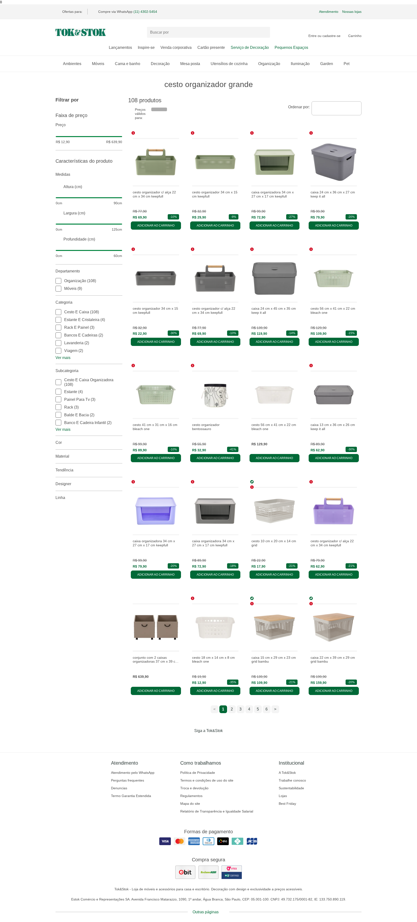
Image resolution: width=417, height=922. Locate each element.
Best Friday (287, 803)
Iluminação (300, 64)
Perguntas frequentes (127, 780)
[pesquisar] (264, 32)
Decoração (160, 64)
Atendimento (328, 12)
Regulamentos (191, 796)
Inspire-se (146, 47)
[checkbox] (58, 281)
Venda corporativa (176, 47)
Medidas (63, 174)
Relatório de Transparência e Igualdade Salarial (216, 811)
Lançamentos (120, 47)
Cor (59, 442)
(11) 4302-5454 (145, 12)
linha (60, 498)
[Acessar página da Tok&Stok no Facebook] (188, 741)
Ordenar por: (299, 107)
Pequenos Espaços (291, 47)
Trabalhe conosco (292, 780)
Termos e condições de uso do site (206, 780)
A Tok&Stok (287, 773)
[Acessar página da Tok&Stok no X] (229, 741)
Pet (346, 64)
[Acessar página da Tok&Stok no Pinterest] (215, 741)
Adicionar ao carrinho (155, 225)
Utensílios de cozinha (229, 64)
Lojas (283, 796)
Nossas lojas (351, 12)
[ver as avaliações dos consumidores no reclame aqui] (208, 872)
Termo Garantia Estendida (131, 796)
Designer (63, 484)
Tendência (64, 470)
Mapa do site (190, 803)
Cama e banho (127, 64)
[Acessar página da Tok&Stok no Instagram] (202, 741)
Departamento (68, 271)
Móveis (98, 64)
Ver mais (63, 358)
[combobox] (336, 108)
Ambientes (72, 64)
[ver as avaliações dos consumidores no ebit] (185, 872)
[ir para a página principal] (81, 32)
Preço (61, 125)
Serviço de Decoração (250, 47)
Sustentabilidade (291, 788)
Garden (326, 64)
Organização (269, 64)
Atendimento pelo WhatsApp (132, 773)
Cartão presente (211, 47)
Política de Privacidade (197, 773)
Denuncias (119, 788)
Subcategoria (67, 371)
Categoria (64, 302)
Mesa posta (190, 64)
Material (62, 456)
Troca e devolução (194, 788)
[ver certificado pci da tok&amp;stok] (232, 872)
